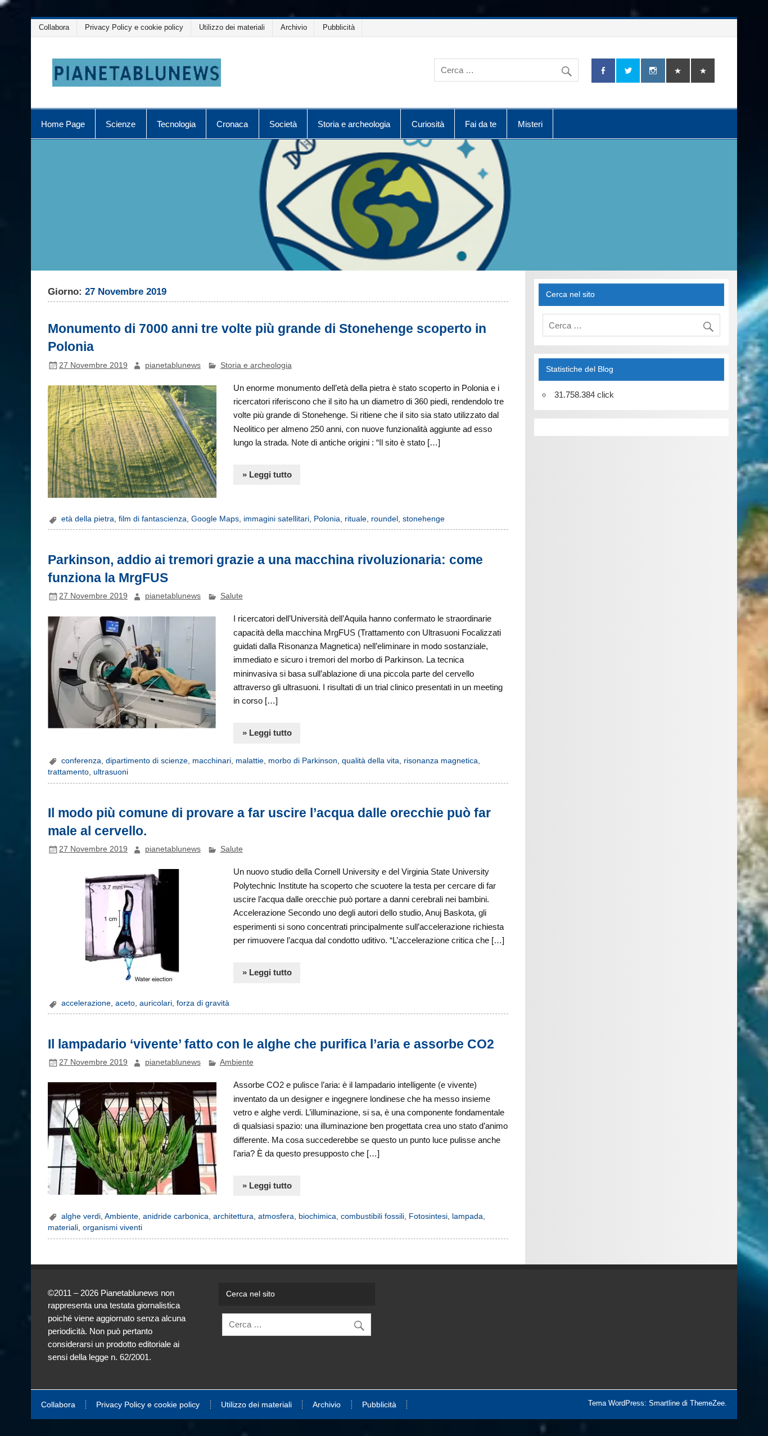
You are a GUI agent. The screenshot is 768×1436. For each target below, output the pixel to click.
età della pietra (87, 519)
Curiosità (428, 124)
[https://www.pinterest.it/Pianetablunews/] (678, 70)
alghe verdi (81, 1216)
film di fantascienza (153, 519)
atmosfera (276, 1216)
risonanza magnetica (441, 761)
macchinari (211, 761)
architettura (233, 1216)
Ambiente (237, 1062)
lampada (467, 1216)
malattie (250, 761)
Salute (231, 596)
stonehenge (424, 519)
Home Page (63, 124)
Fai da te (480, 124)
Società (283, 124)
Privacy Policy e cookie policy (134, 27)
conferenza (81, 761)
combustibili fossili (372, 1216)
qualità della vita (370, 761)
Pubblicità (339, 27)
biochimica (317, 1216)
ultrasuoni (110, 772)
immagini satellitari (276, 519)
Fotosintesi (428, 1216)
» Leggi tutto (267, 474)
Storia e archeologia (354, 124)
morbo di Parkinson (302, 761)
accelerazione (86, 1003)
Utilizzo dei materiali (232, 27)
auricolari (155, 1003)
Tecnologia (176, 124)
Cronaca (232, 124)
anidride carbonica (176, 1216)
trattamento (68, 772)
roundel (384, 519)
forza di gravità (203, 1003)
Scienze (120, 124)
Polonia (327, 519)
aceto (125, 1003)
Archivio (294, 27)
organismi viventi (112, 1227)
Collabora (54, 27)
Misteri (530, 124)
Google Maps (215, 519)
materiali (63, 1227)
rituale (356, 519)
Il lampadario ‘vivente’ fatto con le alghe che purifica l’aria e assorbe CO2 (271, 1044)
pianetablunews (173, 365)
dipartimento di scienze (147, 761)
